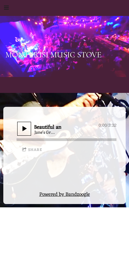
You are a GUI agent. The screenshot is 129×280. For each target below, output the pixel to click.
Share (35, 150)
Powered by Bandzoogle (64, 194)
